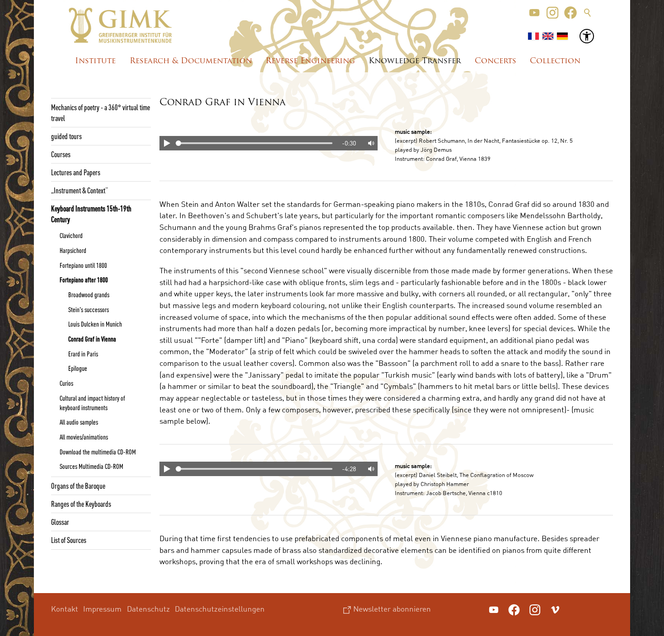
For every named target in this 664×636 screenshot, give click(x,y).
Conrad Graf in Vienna (92, 338)
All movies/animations (84, 436)
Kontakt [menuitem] (64, 608)
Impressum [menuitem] (102, 608)
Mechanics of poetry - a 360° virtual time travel (100, 112)
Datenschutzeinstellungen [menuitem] (220, 608)
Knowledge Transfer (415, 61)
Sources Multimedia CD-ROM (91, 466)
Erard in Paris (83, 353)
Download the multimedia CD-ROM (98, 451)
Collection (555, 61)
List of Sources (68, 540)
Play (166, 143)
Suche (588, 13)
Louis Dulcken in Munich (95, 323)
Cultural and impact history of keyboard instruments (92, 402)
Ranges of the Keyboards (81, 504)
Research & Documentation (191, 61)
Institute (95, 61)
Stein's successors (88, 309)
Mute (370, 143)
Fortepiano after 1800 (84, 279)
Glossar (60, 522)
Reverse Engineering (310, 61)
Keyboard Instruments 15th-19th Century (91, 213)
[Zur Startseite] (120, 25)
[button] (534, 13)
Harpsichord (73, 250)
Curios (66, 383)
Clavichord (71, 235)
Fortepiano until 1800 (83, 265)
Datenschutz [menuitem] (148, 608)
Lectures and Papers (75, 172)
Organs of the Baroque (78, 486)
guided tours (66, 136)
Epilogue (77, 368)
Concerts (495, 61)
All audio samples (79, 421)
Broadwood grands (88, 294)
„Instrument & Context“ (79, 190)
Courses (60, 154)
